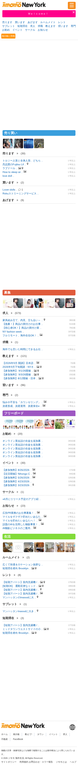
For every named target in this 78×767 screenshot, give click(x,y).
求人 (32, 26)
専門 (73, 26)
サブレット (8, 26)
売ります (7, 22)
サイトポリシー (9, 762)
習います (63, 26)
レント (62, 22)
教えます (50, 26)
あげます (33, 22)
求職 (40, 26)
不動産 (4, 739)
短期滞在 (22, 26)
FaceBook (18, 739)
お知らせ (43, 29)
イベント (17, 29)
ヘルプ (73, 762)
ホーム (4, 734)
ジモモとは (61, 762)
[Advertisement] (39, 83)
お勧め (6, 29)
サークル (30, 29)
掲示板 (16, 734)
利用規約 (24, 762)
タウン (40, 734)
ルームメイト (48, 22)
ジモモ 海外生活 (16, 758)
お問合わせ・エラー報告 (41, 762)
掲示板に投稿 (8, 36)
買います (20, 22)
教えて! (28, 734)
